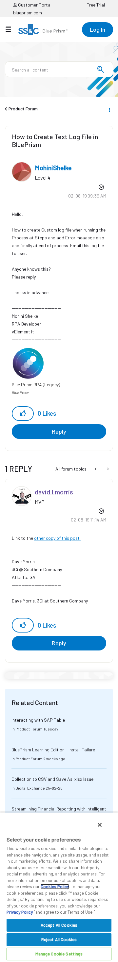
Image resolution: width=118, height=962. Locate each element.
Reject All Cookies (59, 939)
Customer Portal (34, 5)
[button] (23, 413)
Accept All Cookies (59, 925)
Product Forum (23, 108)
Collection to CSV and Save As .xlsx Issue (52, 779)
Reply (59, 431)
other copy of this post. (57, 538)
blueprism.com (27, 12)
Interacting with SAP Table (38, 720)
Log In (97, 29)
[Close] (99, 825)
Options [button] (109, 109)
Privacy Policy (20, 912)
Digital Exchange (30, 788)
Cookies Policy (55, 886)
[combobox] (59, 69)
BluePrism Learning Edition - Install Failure (53, 749)
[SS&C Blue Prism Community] (43, 29)
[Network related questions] (96, 469)
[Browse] (11, 29)
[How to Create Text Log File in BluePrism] (107, 469)
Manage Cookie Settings (59, 953)
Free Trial (96, 5)
